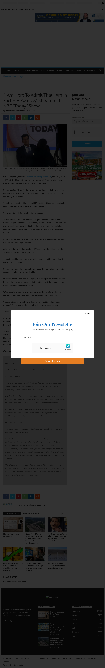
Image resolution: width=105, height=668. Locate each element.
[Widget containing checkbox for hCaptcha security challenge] (52, 348)
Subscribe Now (52, 361)
